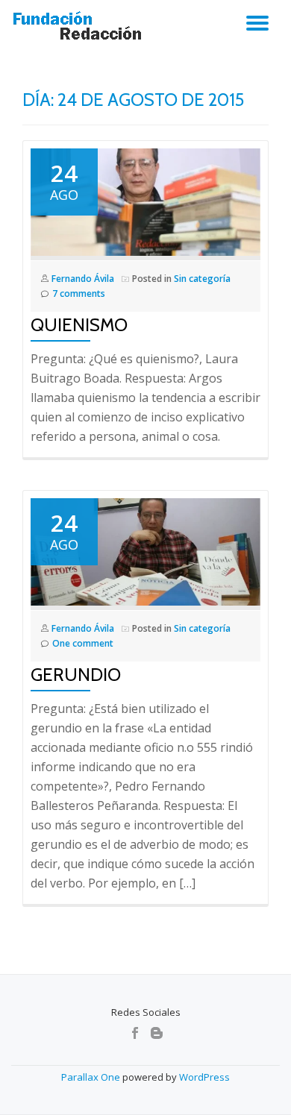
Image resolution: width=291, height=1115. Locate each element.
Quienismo (79, 325)
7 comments (78, 293)
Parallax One (91, 1077)
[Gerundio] (145, 550)
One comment (82, 643)
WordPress (204, 1077)
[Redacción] (79, 26)
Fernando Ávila (82, 278)
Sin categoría (202, 278)
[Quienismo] (145, 200)
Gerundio (76, 674)
